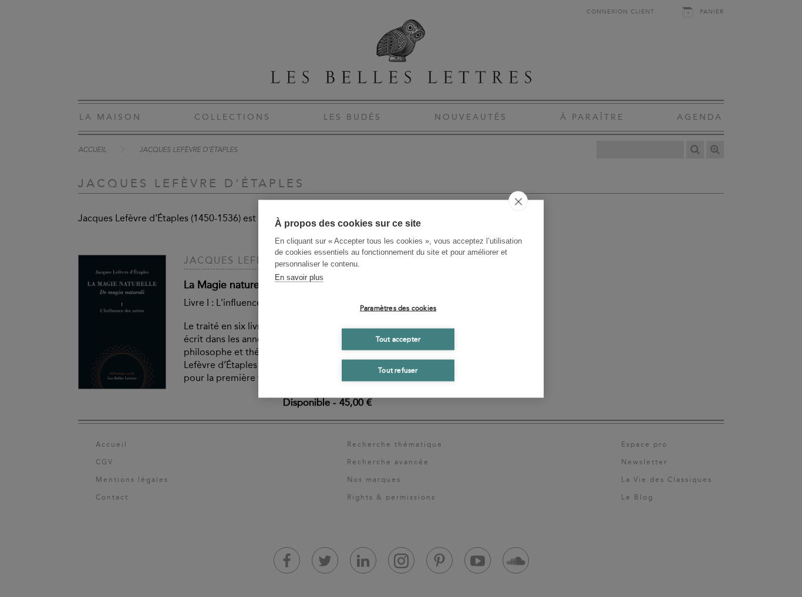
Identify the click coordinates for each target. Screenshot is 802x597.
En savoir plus (299, 277)
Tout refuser (397, 370)
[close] (518, 201)
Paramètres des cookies (398, 308)
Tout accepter (398, 339)
